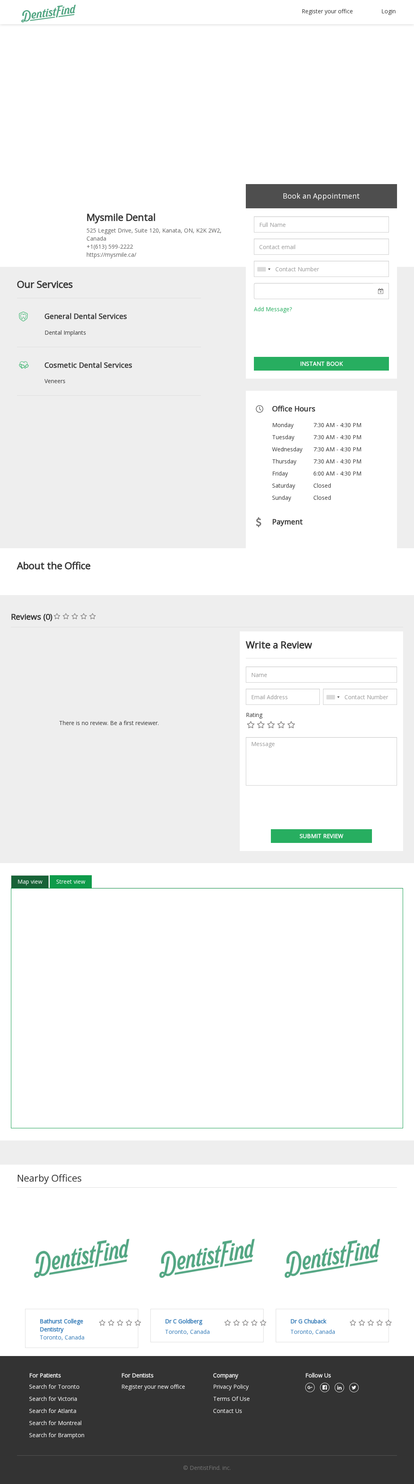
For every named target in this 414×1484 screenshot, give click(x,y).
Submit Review (321, 836)
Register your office (327, 11)
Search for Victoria (53, 1398)
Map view (29, 881)
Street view (70, 881)
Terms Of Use (231, 1398)
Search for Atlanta (52, 1411)
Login (388, 11)
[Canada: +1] (263, 269)
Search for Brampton (56, 1435)
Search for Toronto (54, 1386)
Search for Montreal (55, 1423)
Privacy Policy (231, 1386)
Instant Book (321, 363)
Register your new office (153, 1386)
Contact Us (227, 1411)
